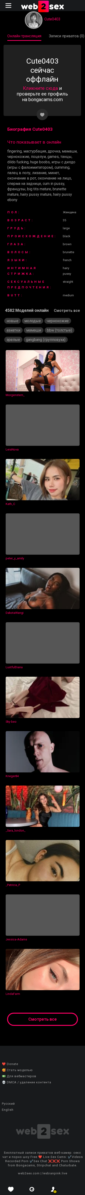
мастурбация (34, 151)
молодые (32, 321)
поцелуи (38, 156)
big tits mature (39, 189)
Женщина (69, 212)
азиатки (13, 330)
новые (12, 321)
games (53, 156)
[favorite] (10, 1189)
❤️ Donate (10, 1064)
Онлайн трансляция (24, 36)
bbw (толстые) (59, 330)
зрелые (13, 339)
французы (16, 189)
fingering (14, 151)
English (7, 1109)
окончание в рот (21, 178)
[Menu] (9, 5)
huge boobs (40, 162)
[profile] (53, 1189)
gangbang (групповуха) (45, 339)
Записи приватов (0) (66, 36)
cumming (62, 167)
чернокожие (18, 156)
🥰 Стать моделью (17, 1070)
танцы (66, 156)
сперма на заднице (24, 183)
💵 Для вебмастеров (19, 1076)
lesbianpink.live (54, 1173)
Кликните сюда (40, 88)
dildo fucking (18, 162)
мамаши (69, 151)
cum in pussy (53, 183)
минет (53, 173)
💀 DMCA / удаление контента (26, 1082)
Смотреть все (67, 310)
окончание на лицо (54, 178)
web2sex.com (29, 1173)
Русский (8, 1103)
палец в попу (18, 173)
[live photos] (31, 1189)
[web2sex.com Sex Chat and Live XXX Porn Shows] (42, 7)
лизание (39, 173)
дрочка (54, 151)
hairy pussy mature (35, 194)
